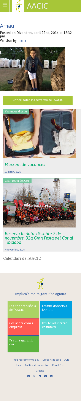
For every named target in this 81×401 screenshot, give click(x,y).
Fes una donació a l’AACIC (54, 308)
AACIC (37, 5)
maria (21, 40)
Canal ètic (58, 365)
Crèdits (40, 370)
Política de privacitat (37, 365)
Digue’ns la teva (52, 359)
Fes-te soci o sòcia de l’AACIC (22, 308)
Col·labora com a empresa (21, 325)
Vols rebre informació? (26, 359)
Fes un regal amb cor (21, 342)
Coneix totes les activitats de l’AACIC (38, 100)
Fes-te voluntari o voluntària (54, 325)
